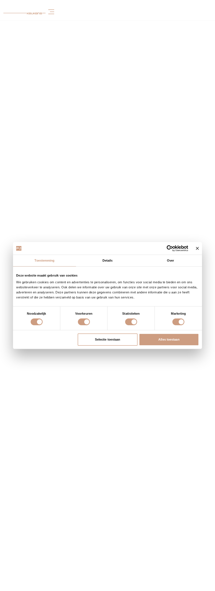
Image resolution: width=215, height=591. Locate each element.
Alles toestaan (168, 339)
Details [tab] (107, 260)
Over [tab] (170, 260)
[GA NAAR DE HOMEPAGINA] (24, 12)
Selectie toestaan (107, 339)
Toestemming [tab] (44, 260)
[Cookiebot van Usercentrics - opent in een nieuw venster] (169, 248)
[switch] (84, 321)
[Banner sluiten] (197, 248)
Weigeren (46, 339)
